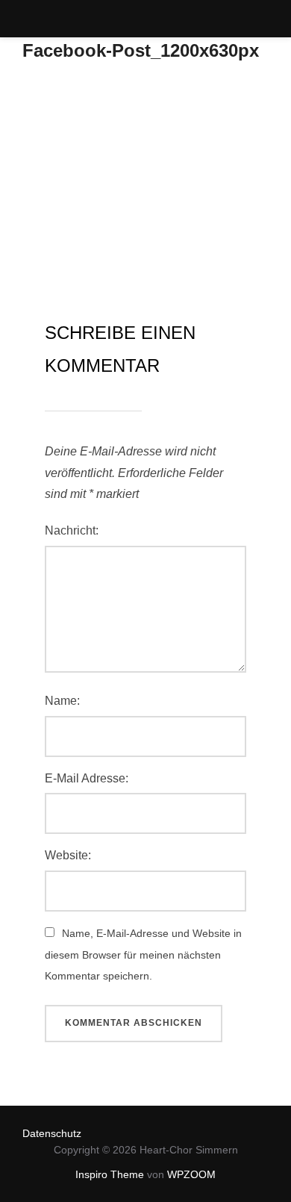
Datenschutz (51, 1133)
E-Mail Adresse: (86, 778)
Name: (62, 700)
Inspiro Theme (109, 1174)
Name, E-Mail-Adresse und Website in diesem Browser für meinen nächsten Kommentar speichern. (143, 955)
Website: (68, 855)
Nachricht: (71, 530)
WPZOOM (191, 1174)
